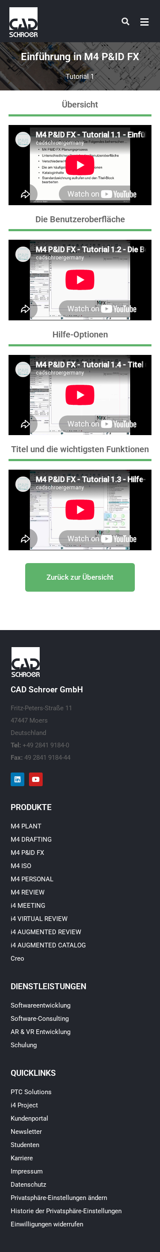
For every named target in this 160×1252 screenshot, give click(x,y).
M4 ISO (21, 865)
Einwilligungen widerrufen (47, 1224)
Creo (17, 958)
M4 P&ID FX (27, 852)
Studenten (25, 1144)
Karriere (22, 1158)
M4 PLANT (26, 826)
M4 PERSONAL (32, 879)
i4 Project (24, 1105)
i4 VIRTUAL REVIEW (39, 918)
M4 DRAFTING (31, 839)
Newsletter (26, 1131)
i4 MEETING (28, 905)
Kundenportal (29, 1118)
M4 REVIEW (27, 892)
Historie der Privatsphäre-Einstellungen (66, 1210)
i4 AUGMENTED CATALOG (48, 945)
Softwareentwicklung (40, 1005)
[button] (144, 22)
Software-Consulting (40, 1018)
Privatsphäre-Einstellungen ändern (59, 1197)
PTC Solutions (31, 1091)
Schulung (24, 1045)
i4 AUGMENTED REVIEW (46, 931)
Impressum (27, 1171)
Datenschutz (28, 1184)
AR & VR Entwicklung (40, 1031)
